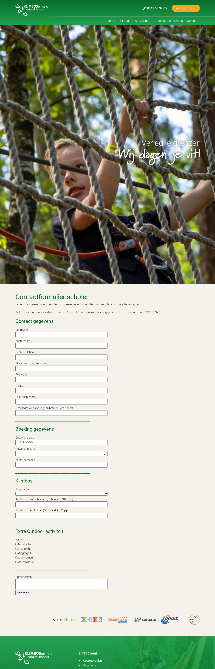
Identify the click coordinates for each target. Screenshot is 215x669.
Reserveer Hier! (186, 8)
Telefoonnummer (25, 396)
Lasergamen (25, 557)
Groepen (159, 21)
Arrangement (23, 489)
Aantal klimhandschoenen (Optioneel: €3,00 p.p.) (44, 499)
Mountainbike (25, 562)
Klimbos (124, 21)
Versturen (23, 592)
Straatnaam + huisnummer (31, 363)
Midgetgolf (24, 553)
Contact (192, 21)
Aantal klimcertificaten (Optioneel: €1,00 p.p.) (42, 510)
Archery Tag (24, 544)
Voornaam (21, 329)
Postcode (21, 374)
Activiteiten (142, 21)
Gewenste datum (25, 437)
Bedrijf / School (24, 352)
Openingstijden (92, 660)
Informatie (176, 21)
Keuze (19, 539)
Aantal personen (25, 460)
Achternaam (22, 341)
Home (111, 21)
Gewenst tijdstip (25, 448)
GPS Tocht (24, 548)
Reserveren (90, 665)
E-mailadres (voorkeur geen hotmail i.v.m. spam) (44, 408)
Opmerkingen (23, 577)
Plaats (19, 385)
